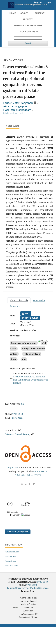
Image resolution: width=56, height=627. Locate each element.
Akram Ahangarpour (15, 106)
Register (38, 2)
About (24, 13)
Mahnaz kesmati (13, 113)
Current (39, 13)
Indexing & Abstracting (28, 25)
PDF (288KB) (31, 318)
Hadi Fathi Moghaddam (17, 110)
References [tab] (15, 306)
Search (28, 43)
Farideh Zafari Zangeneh (18, 103)
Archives (28, 19)
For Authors (28, 31)
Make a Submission (17, 531)
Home (12, 13)
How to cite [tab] (39, 300)
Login (48, 2)
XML (27, 313)
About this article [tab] (19, 300)
